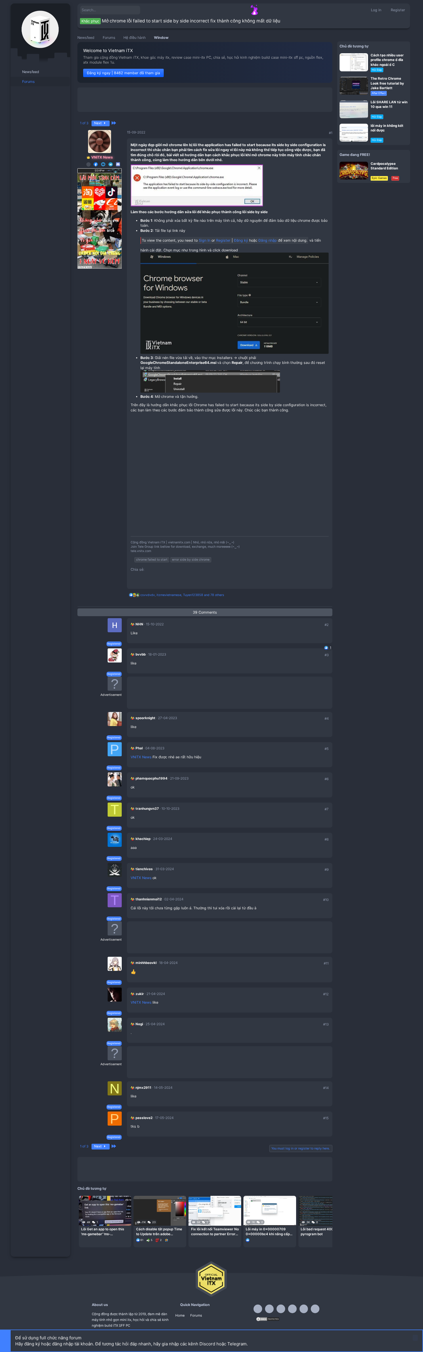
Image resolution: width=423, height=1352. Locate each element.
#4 (327, 719)
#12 (326, 994)
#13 (326, 1024)
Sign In (204, 240)
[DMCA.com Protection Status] (268, 1320)
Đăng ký (241, 240)
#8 (327, 839)
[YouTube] (315, 1309)
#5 (327, 749)
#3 (327, 655)
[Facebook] (258, 1309)
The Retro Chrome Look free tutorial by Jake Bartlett (387, 83)
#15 (326, 1118)
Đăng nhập (267, 240)
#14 (326, 1088)
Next (98, 123)
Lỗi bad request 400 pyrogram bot (317, 1231)
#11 (326, 963)
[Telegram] (281, 1309)
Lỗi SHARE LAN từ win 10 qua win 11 (389, 104)
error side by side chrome (190, 560)
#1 (330, 133)
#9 (327, 870)
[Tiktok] (292, 1309)
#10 (326, 900)
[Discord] (269, 1309)
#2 (327, 625)
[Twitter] (304, 1309)
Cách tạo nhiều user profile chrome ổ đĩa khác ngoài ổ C (387, 59)
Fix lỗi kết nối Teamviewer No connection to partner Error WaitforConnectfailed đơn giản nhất (215, 1231)
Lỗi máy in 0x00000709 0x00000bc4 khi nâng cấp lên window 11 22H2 (268, 1231)
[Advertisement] (205, 99)
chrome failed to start (151, 560)
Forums (196, 1315)
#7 (327, 809)
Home (180, 1315)
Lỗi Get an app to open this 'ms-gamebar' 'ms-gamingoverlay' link (102, 1231)
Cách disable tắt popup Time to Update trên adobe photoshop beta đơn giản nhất (160, 1231)
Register (223, 240)
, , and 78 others (182, 595)
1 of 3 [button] (84, 123)
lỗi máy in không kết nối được (387, 127)
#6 (327, 779)
